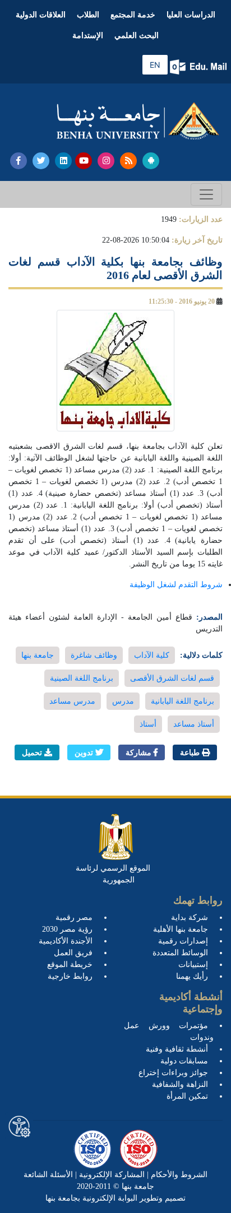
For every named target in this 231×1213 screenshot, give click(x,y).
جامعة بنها (37, 655)
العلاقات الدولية (41, 15)
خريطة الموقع (70, 964)
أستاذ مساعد (193, 724)
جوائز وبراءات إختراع (173, 1072)
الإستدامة (87, 35)
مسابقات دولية (184, 1061)
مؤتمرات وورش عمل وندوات (169, 1031)
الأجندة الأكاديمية (66, 941)
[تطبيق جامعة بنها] (150, 160)
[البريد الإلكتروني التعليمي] (199, 67)
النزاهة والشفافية (180, 1084)
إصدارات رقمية (183, 941)
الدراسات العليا (191, 15)
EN (155, 64)
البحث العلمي (136, 35)
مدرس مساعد (72, 701)
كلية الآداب (151, 655)
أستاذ (148, 724)
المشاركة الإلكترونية (111, 1174)
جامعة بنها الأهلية (180, 929)
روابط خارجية (70, 976)
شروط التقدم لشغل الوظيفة (176, 584)
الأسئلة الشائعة (48, 1174)
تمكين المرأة (187, 1096)
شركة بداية (189, 917)
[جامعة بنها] (138, 121)
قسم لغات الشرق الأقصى (172, 678)
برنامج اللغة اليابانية (182, 701)
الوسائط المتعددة (180, 953)
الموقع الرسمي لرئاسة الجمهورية (113, 874)
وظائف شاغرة (94, 655)
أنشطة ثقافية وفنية (177, 1049)
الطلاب (88, 15)
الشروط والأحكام (178, 1174)
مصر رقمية (74, 917)
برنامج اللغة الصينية (81, 678)
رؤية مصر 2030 (67, 929)
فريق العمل (73, 953)
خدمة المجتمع (132, 15)
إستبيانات (193, 964)
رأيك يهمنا (192, 976)
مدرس (123, 701)
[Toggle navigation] (206, 194)
